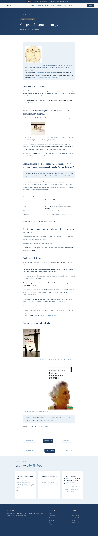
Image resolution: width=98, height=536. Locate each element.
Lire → (18, 490)
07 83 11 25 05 (67, 1)
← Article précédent (29, 440)
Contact (90, 5)
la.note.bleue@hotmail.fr (77, 517)
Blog (65, 5)
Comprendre (40, 5)
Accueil (32, 5)
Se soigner (59, 5)
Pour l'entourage (49, 5)
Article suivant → (66, 440)
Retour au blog (48, 440)
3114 (40, 1)
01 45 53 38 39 (56, 1)
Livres (70, 5)
